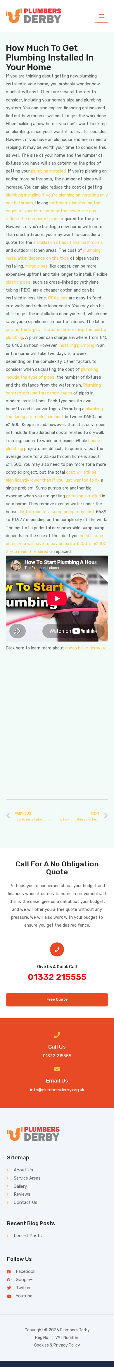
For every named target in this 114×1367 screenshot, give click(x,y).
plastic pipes (18, 282)
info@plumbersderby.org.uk (57, 1089)
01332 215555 (57, 977)
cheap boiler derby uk (85, 648)
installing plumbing (76, 345)
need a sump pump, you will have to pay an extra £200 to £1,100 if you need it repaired (56, 543)
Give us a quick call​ (57, 966)
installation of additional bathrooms (68, 242)
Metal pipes (36, 266)
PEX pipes (58, 298)
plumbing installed (48, 171)
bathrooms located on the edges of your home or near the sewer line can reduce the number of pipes (53, 210)
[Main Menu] (101, 16)
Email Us (57, 1081)
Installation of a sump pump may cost (57, 511)
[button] (57, 999)
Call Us (57, 1047)
